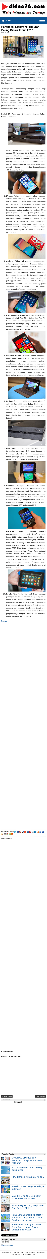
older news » (40, 1096)
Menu (42, 20)
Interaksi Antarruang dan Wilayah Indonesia (28, 1187)
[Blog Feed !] (12, 834)
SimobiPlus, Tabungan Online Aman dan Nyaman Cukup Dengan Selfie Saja (26, 1227)
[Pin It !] (30, 832)
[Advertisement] (23, 725)
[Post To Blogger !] (38, 832)
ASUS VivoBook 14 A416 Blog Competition (27, 1168)
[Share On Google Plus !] (20, 832)
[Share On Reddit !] (33, 832)
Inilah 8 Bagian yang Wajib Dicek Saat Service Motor (28, 1206)
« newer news (7, 1096)
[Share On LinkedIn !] (35, 832)
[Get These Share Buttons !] (5, 834)
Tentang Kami (18, 1252)
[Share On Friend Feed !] (40, 832)
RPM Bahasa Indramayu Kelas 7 (28, 1177)
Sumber (4, 621)
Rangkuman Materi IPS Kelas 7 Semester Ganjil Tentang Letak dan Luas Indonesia (27, 1217)
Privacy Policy (30, 1252)
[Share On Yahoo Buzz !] (2, 834)
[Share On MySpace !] (43, 832)
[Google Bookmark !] (7, 834)
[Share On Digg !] (28, 832)
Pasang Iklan (6, 1252)
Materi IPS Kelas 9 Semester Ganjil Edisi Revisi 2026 (26, 1197)
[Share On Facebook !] (18, 832)
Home (8, 21)
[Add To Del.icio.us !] (23, 832)
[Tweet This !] (15, 832)
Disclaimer (41, 1252)
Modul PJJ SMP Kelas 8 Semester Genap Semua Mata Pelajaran (27, 1160)
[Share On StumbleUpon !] (25, 832)
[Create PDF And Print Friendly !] (10, 834)
